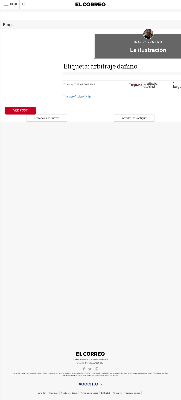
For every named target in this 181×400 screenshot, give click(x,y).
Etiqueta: (142, 84)
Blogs (8, 25)
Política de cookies (132, 393)
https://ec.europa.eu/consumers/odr (105, 375)
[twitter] (90, 368)
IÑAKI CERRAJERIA (148, 42)
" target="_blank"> (75, 96)
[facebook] (84, 368)
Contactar (42, 393)
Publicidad (105, 393)
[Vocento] (90, 384)
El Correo (90, 354)
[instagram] (97, 368)
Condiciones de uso (69, 393)
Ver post (20, 110)
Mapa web (117, 393)
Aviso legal (53, 393)
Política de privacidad (89, 393)
